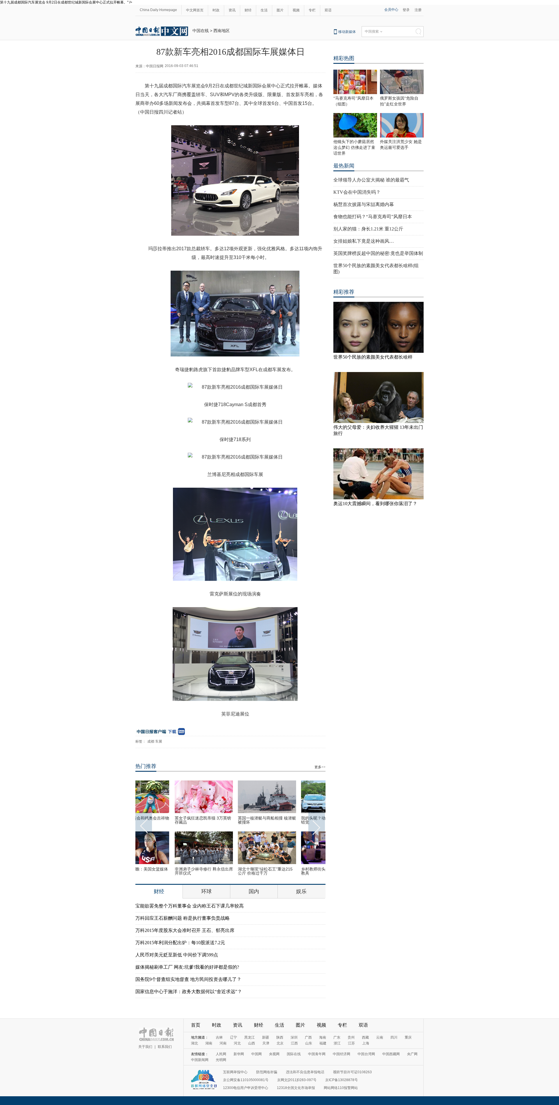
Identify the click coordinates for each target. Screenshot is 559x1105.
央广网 (412, 1054)
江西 (294, 1043)
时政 (216, 10)
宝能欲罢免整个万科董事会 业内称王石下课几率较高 (189, 905)
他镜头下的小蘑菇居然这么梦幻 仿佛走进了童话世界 (354, 148)
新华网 (238, 1054)
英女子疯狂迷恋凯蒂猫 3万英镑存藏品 (166, 820)
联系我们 (165, 1047)
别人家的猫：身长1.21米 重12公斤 (368, 228)
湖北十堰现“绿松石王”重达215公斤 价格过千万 (228, 871)
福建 (322, 1043)
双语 (328, 10)
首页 (195, 1025)
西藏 (365, 1037)
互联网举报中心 (235, 1072)
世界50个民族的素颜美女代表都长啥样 (373, 357)
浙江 (337, 1043)
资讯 (232, 10)
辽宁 (233, 1037)
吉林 (219, 1037)
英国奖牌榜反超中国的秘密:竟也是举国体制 (378, 253)
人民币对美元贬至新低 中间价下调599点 (176, 954)
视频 (296, 10)
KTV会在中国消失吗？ (357, 192)
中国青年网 (317, 1054)
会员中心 (391, 10)
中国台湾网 (366, 1054)
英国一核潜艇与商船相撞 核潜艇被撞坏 (230, 820)
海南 (322, 1037)
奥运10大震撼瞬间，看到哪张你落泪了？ (375, 503)
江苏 (351, 1043)
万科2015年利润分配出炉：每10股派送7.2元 (180, 942)
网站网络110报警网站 (341, 1088)
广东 (336, 1037)
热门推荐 (145, 766)
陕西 (279, 1037)
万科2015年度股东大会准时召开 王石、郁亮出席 (184, 930)
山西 (251, 1043)
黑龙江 (249, 1037)
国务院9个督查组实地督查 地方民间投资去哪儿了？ (188, 979)
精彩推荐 (343, 292)
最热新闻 (343, 166)
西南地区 (221, 30)
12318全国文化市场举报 (296, 1088)
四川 (393, 1037)
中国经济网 (341, 1054)
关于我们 (145, 1047)
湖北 (194, 1043)
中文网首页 (195, 10)
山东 (308, 1043)
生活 (264, 10)
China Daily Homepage (158, 10)
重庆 (408, 1037)
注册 (418, 10)
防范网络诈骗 (266, 1072)
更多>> (320, 767)
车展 (158, 741)
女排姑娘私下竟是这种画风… (363, 241)
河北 (237, 1043)
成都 (150, 741)
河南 (223, 1043)
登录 (406, 10)
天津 (265, 1043)
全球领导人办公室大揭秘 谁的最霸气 (371, 179)
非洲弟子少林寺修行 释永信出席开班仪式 (167, 871)
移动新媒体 (347, 32)
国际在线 (294, 1054)
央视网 (274, 1054)
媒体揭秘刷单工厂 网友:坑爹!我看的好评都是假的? (187, 967)
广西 (308, 1037)
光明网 (221, 1060)
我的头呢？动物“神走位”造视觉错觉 (292, 820)
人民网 (221, 1054)
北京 (280, 1043)
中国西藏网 (391, 1054)
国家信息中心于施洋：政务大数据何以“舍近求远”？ (188, 991)
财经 (248, 10)
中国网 (256, 1054)
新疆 (265, 1037)
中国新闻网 (199, 1060)
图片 (280, 10)
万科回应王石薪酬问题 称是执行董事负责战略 (182, 918)
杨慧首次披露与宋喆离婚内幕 (363, 204)
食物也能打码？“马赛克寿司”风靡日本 (372, 216)
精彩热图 (343, 58)
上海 (365, 1043)
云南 (379, 1037)
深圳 (294, 1037)
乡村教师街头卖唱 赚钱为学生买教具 (293, 871)
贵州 (351, 1037)
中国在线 (200, 30)
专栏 (312, 10)
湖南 (208, 1043)
